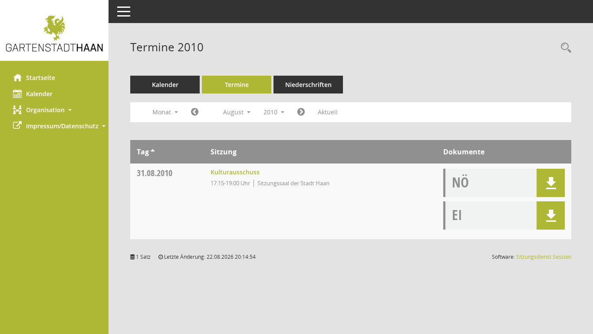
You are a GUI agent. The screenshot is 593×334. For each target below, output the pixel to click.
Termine (237, 84)
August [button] (234, 112)
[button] (54, 110)
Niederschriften (308, 84)
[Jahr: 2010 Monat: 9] (301, 112)
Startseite (40, 77)
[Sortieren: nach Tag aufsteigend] (153, 152)
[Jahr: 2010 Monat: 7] (194, 112)
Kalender (39, 94)
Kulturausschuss (235, 172)
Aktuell (328, 112)
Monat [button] (162, 112)
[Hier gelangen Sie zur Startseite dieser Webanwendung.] (54, 33)
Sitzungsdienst (543, 257)
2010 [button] (271, 112)
